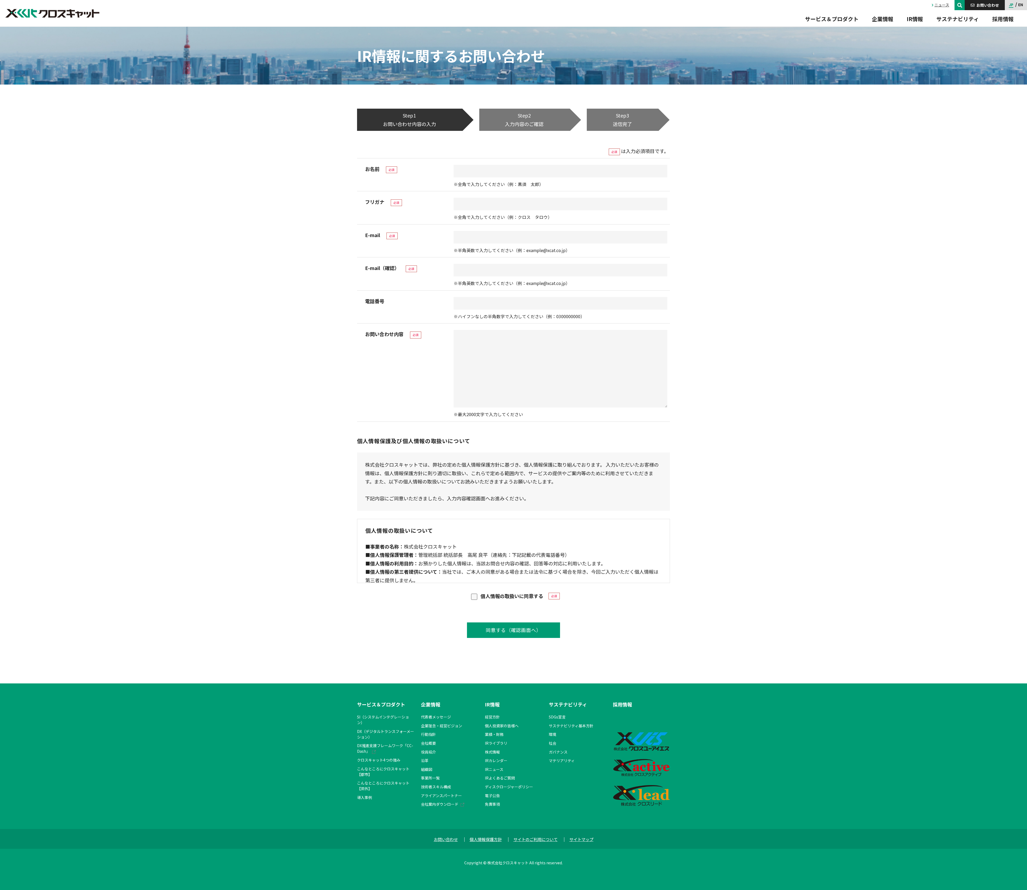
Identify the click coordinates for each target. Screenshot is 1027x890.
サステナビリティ (568, 704)
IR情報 (492, 704)
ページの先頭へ (686, 698)
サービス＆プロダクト (381, 704)
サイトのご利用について (536, 839)
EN (1020, 4)
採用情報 (622, 704)
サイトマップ (581, 839)
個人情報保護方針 (486, 839)
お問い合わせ (446, 839)
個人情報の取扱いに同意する (512, 595)
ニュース (941, 4)
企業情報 (430, 704)
